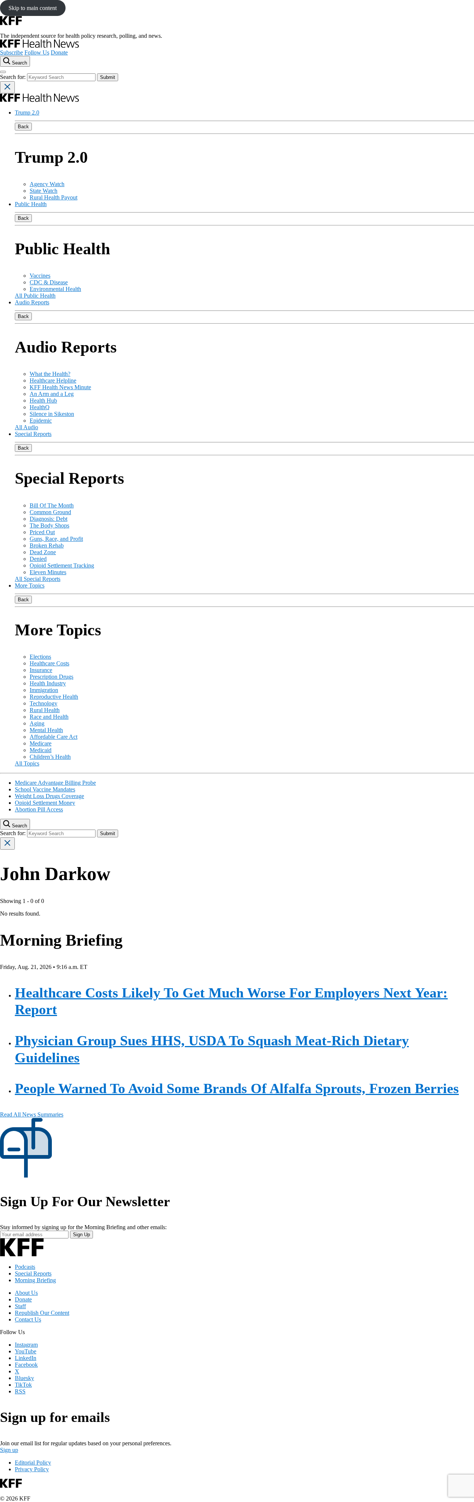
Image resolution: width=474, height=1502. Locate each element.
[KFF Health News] (39, 46)
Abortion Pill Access (39, 809)
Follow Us (36, 52)
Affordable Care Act (53, 737)
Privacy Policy (32, 1469)
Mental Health (46, 730)
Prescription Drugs (51, 677)
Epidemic (41, 420)
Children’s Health (50, 757)
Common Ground (50, 512)
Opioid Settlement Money (45, 803)
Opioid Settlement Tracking (62, 565)
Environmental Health (55, 289)
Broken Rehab (47, 545)
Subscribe (11, 52)
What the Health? (50, 374)
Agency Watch (47, 184)
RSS (20, 1391)
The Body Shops (49, 525)
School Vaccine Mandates (45, 789)
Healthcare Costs (49, 663)
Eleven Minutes (48, 572)
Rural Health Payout (53, 197)
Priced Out (42, 532)
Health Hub (43, 400)
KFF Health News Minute (60, 387)
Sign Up (81, 1234)
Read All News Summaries (31, 1114)
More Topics (29, 585)
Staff (20, 1306)
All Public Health (35, 295)
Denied (38, 559)
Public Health (31, 204)
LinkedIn (25, 1358)
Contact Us (28, 1319)
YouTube (25, 1351)
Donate (59, 52)
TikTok (23, 1385)
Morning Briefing (35, 1280)
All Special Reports (37, 579)
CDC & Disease (49, 282)
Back (23, 126)
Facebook (26, 1365)
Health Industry (48, 683)
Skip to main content (33, 8)
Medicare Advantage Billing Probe (55, 783)
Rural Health (45, 710)
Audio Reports (32, 302)
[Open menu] (3, 72)
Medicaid (40, 750)
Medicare (40, 743)
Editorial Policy (33, 1462)
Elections (40, 657)
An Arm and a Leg (52, 394)
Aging (37, 723)
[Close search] (7, 87)
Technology (43, 703)
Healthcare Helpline (53, 380)
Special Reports (33, 434)
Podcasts (25, 1267)
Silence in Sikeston (52, 414)
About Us (26, 1293)
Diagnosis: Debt (48, 519)
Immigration (44, 690)
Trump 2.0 (27, 112)
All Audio (26, 427)
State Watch (43, 191)
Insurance (41, 670)
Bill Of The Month (52, 505)
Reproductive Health (54, 697)
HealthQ (40, 407)
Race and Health (49, 717)
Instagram (26, 1344)
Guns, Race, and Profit (56, 539)
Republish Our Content (42, 1313)
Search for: (13, 77)
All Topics (27, 763)
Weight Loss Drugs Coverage (49, 796)
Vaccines (40, 275)
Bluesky (24, 1378)
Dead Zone (43, 552)
